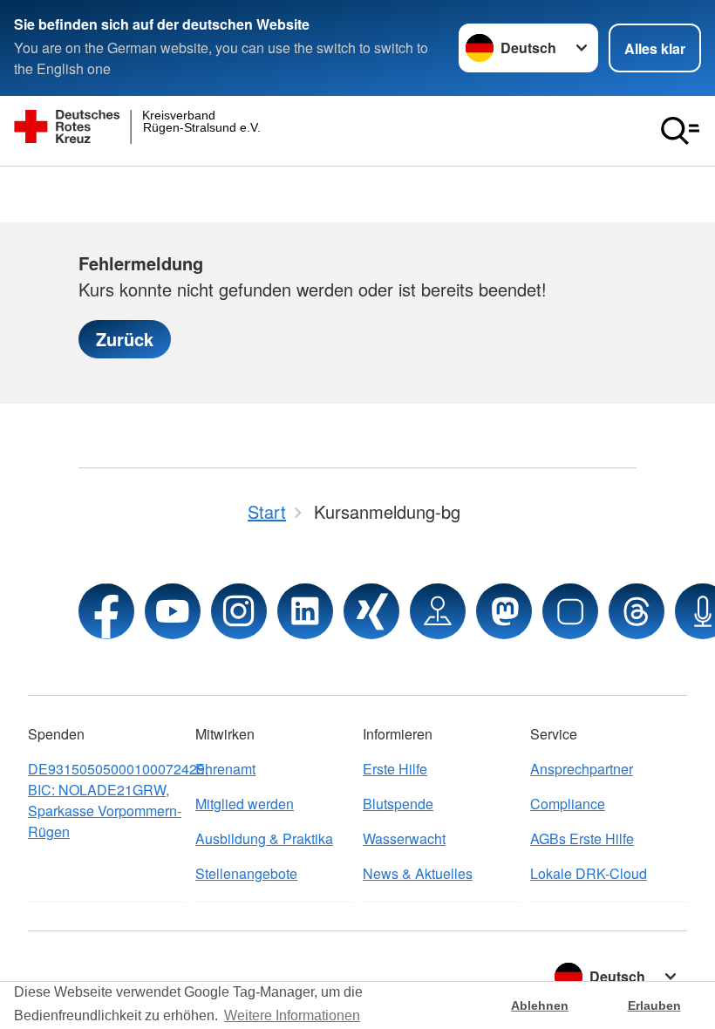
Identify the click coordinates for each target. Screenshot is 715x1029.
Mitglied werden (244, 804)
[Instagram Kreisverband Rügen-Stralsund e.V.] (239, 611)
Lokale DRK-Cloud (588, 873)
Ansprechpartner (581, 769)
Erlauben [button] (654, 1005)
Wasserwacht (404, 838)
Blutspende (398, 804)
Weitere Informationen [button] (292, 1015)
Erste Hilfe (395, 769)
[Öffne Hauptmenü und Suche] (680, 131)
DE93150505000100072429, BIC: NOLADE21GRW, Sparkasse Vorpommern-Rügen (106, 800)
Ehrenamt (225, 769)
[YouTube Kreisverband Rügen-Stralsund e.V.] (173, 611)
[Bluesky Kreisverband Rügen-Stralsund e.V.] (570, 611)
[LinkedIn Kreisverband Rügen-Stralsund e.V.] (305, 611)
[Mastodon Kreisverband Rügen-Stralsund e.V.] (504, 611)
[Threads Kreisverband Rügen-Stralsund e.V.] (636, 611)
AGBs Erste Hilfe (582, 838)
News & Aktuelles (418, 873)
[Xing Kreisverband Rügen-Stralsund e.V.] (371, 611)
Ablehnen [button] (540, 1005)
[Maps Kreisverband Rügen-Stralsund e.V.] (438, 611)
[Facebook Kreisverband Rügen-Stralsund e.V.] (106, 611)
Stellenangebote (246, 873)
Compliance (567, 804)
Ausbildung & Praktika (264, 838)
